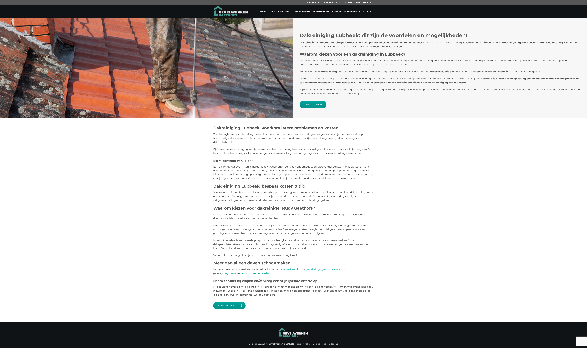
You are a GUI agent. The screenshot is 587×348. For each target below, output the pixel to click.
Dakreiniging (302, 11)
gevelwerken (287, 269)
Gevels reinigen (279, 11)
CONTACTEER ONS (313, 104)
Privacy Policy (303, 343)
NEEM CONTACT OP (227, 305)
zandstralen (335, 269)
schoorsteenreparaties (256, 273)
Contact (368, 11)
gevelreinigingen (316, 269)
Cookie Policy (320, 343)
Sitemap (333, 343)
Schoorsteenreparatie (346, 11)
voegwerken (230, 273)
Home (262, 11)
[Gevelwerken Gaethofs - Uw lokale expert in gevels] (231, 11)
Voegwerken (321, 11)
